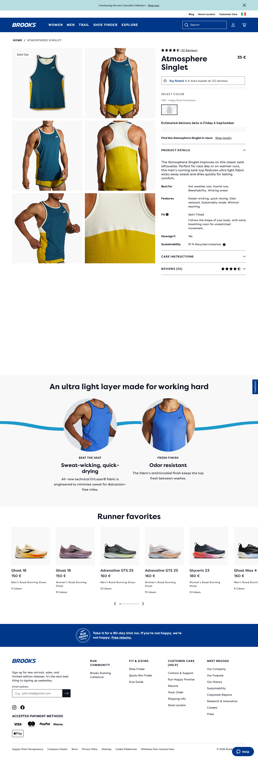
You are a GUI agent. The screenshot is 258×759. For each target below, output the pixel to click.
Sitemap (106, 749)
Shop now (153, 5)
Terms (74, 749)
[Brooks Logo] (41, 661)
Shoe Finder (137, 669)
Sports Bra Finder (140, 675)
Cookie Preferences (126, 749)
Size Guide (136, 681)
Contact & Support (180, 673)
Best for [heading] (166, 186)
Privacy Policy (90, 749)
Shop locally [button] (223, 137)
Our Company (216, 669)
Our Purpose (215, 675)
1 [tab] (120, 604)
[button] (47, 83)
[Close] (244, 5)
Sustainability (216, 688)
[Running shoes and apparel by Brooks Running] (24, 25)
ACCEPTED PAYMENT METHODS (37, 716)
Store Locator (206, 14)
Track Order (175, 692)
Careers (212, 707)
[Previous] (115, 604)
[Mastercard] (31, 724)
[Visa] (18, 724)
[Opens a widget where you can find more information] (243, 752)
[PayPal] (45, 724)
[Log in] (233, 25)
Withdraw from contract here (157, 749)
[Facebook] (22, 707)
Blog (191, 14)
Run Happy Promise (181, 679)
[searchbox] (206, 25)
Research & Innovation (222, 701)
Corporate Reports (219, 694)
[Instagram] (14, 707)
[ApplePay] (18, 733)
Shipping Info (177, 698)
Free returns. (121, 637)
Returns (173, 685)
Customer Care (228, 14)
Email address (20, 686)
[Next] (143, 604)
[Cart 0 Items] (244, 25)
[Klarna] (58, 724)
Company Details (57, 749)
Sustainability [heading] (171, 244)
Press (210, 714)
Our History (214, 681)
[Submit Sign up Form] (66, 693)
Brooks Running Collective (100, 675)
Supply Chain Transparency (27, 749)
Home (17, 40)
